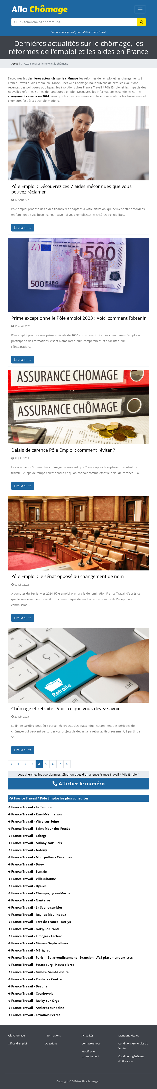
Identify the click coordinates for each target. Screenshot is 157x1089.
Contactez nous (91, 1043)
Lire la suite (22, 227)
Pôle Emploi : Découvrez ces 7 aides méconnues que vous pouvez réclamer (71, 189)
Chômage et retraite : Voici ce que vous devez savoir (65, 708)
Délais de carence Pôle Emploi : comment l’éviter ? (63, 450)
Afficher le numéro (81, 783)
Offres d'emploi (17, 1043)
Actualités (87, 1035)
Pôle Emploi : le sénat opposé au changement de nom (67, 576)
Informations (53, 1035)
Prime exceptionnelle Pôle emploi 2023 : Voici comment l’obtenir (78, 318)
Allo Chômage (16, 1035)
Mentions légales (128, 1035)
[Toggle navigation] (140, 9)
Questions (51, 1043)
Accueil (15, 63)
